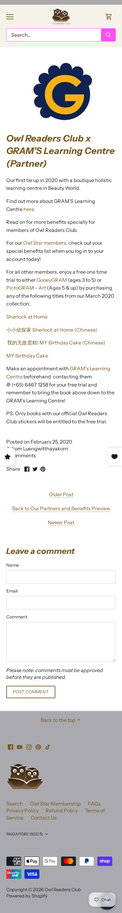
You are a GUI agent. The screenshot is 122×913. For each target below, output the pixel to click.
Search (14, 803)
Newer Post (61, 522)
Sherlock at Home (27, 317)
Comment (16, 617)
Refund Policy (62, 810)
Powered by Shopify (27, 896)
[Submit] (108, 35)
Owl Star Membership (55, 803)
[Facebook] (10, 746)
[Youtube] (19, 746)
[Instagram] (29, 746)
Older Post (61, 494)
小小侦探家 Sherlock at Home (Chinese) (52, 330)
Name (12, 565)
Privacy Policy (22, 810)
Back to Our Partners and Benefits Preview (61, 508)
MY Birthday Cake (27, 356)
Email (12, 591)
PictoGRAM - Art (26, 288)
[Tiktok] (47, 746)
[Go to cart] (109, 16)
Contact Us (44, 817)
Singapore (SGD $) (24, 834)
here (28, 209)
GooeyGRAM (52, 280)
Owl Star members (44, 243)
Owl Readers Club (63, 889)
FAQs (94, 803)
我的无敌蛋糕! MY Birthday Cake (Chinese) (55, 342)
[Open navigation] (9, 16)
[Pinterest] (38, 746)
